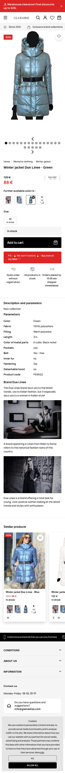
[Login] (45, 18)
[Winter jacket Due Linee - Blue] (18, 609)
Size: (6, 211)
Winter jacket (43, 161)
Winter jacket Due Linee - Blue (22, 592)
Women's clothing (23, 161)
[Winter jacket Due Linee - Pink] (10, 609)
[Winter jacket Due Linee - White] (34, 609)
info (42, 752)
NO (32, 758)
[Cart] (59, 18)
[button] (61, 6)
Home (7, 161)
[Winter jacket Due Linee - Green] (26, 609)
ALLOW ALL (32, 765)
